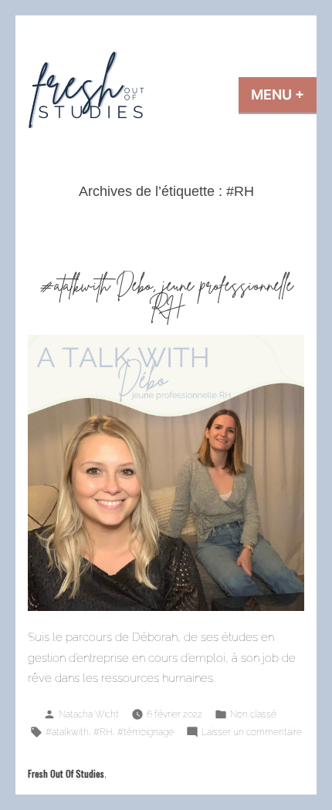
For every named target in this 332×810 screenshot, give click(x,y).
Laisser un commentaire (252, 733)
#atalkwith (67, 731)
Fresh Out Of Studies (66, 773)
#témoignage (145, 731)
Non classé (253, 714)
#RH (103, 731)
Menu (284, 94)
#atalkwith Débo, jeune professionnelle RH (166, 295)
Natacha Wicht (89, 714)
